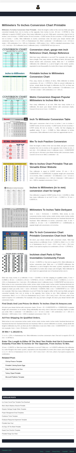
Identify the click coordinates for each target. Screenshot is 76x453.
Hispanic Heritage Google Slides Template (14, 409)
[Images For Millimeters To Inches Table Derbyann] (15, 217)
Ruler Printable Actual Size (14, 369)
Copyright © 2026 (6, 450)
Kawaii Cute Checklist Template (11, 430)
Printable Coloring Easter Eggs (15, 365)
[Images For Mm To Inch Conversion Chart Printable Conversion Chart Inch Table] (15, 240)
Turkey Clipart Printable (12, 373)
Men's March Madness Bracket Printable (13, 405)
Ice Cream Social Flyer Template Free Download (16, 402)
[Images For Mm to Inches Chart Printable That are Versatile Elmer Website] (15, 171)
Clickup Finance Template (13, 361)
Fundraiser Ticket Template (10, 416)
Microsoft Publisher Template (14, 377)
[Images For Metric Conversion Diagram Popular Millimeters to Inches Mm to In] (15, 105)
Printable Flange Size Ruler (10, 434)
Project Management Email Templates (13, 412)
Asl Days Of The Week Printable (11, 426)
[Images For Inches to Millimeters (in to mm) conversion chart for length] (15, 195)
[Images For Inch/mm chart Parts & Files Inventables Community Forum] (15, 262)
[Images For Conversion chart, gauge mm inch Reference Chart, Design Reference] (15, 57)
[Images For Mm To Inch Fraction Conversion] (15, 149)
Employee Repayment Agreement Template (14, 419)
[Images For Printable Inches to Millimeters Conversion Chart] (15, 81)
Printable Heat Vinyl (7, 423)
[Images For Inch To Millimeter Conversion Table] (15, 127)
